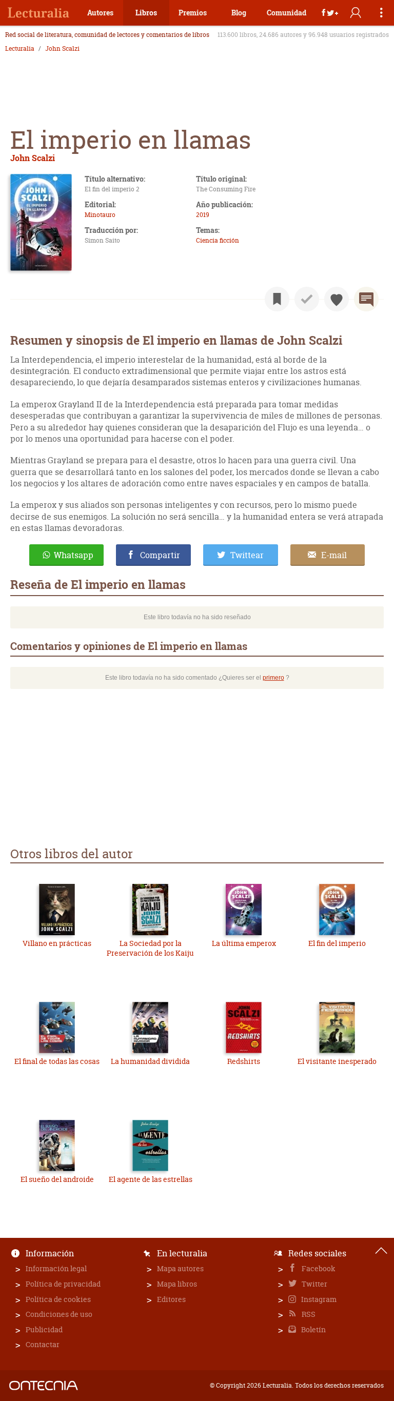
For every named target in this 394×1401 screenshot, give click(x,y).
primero (273, 677)
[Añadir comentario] (366, 299)
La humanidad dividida (150, 1061)
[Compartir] (330, 13)
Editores (171, 1299)
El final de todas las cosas (57, 1061)
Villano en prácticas (57, 943)
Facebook (318, 1268)
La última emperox (244, 943)
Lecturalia (19, 49)
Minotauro (100, 214)
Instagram (318, 1299)
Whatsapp (73, 555)
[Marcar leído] (306, 299)
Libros (146, 12)
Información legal (56, 1268)
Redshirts (243, 1061)
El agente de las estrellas (150, 1179)
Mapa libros (177, 1284)
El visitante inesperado (337, 1061)
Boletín (313, 1329)
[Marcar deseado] (336, 299)
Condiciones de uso (59, 1314)
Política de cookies (58, 1299)
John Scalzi (62, 49)
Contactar (43, 1344)
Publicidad (44, 1329)
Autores (100, 12)
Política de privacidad (63, 1284)
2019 (202, 214)
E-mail (334, 555)
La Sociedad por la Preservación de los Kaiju (150, 948)
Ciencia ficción (217, 240)
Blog (238, 12)
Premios (193, 12)
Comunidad (286, 12)
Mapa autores (180, 1268)
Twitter (313, 1284)
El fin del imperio (337, 943)
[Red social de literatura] (38, 13)
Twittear (247, 555)
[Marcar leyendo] (277, 299)
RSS (308, 1314)
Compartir (160, 555)
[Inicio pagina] (381, 1251)
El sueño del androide (57, 1179)
